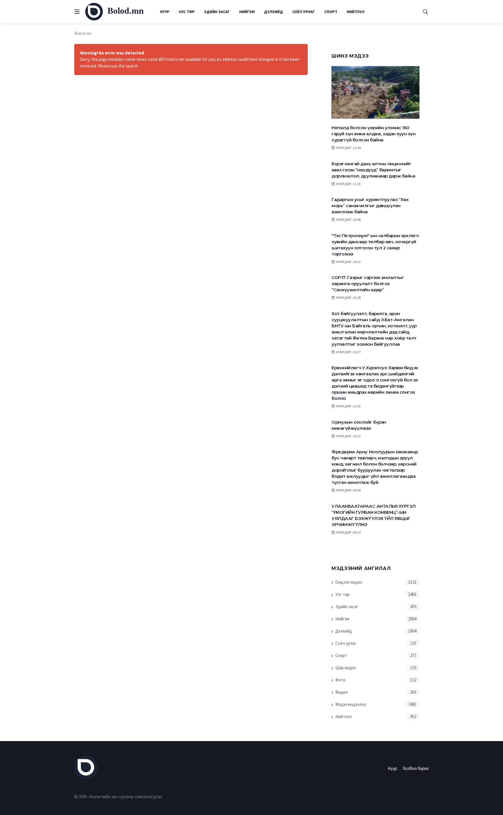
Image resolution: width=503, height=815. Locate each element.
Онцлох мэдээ (348, 582)
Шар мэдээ (345, 667)
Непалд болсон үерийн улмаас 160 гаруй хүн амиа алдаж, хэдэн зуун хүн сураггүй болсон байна (373, 134)
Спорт (330, 11)
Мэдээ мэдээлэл (350, 704)
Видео (341, 692)
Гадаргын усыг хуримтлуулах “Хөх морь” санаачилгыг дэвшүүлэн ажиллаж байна (370, 205)
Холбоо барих (416, 768)
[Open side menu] (76, 12)
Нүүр (164, 11)
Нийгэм (247, 11)
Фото (340, 680)
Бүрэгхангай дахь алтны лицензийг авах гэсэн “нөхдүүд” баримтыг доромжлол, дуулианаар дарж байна (373, 170)
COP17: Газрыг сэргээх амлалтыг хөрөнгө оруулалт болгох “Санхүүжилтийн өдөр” (368, 283)
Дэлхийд (273, 11)
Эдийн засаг (217, 11)
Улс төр (187, 11)
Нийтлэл (355, 11)
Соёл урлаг (303, 11)
